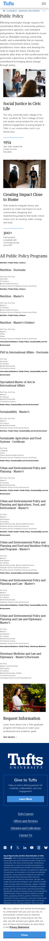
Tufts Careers (25, 814)
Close (24, 935)
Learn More (25, 799)
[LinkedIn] (24, 848)
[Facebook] (11, 848)
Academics (12, 11)
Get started (9, 737)
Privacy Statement (19, 927)
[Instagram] (5, 848)
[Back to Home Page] (25, 761)
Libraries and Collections (26, 828)
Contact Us (25, 835)
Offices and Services (26, 821)
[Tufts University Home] (8, 4)
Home (4, 10)
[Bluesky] (45, 848)
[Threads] (38, 848)
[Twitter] (17, 848)
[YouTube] (31, 848)
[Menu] (43, 4)
